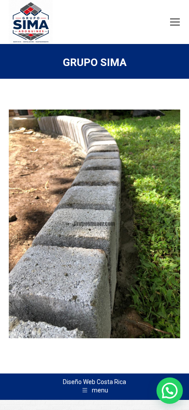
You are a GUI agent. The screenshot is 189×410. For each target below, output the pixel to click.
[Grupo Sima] (94, 224)
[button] (169, 390)
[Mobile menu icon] (175, 22)
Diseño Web (79, 381)
